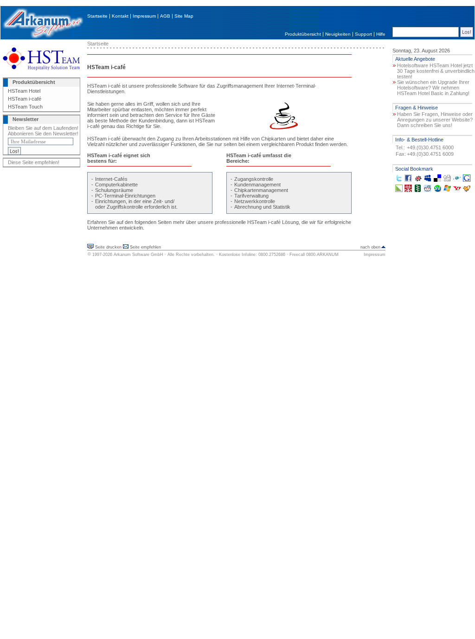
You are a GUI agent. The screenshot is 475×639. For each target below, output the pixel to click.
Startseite (97, 16)
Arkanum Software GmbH (138, 254)
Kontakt (120, 16)
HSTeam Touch (25, 106)
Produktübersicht (303, 34)
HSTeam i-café (24, 99)
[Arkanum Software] (42, 37)
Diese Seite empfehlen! (33, 162)
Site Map (183, 16)
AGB (165, 16)
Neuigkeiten (338, 34)
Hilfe (380, 34)
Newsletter (26, 119)
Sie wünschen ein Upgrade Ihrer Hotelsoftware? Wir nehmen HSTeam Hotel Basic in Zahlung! (433, 87)
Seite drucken (108, 247)
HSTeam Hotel (24, 91)
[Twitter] (399, 180)
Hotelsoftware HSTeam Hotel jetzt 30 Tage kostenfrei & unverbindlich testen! (436, 71)
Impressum (144, 16)
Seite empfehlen (145, 247)
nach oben (370, 247)
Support (363, 34)
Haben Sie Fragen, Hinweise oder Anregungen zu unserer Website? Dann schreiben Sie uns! (435, 119)
